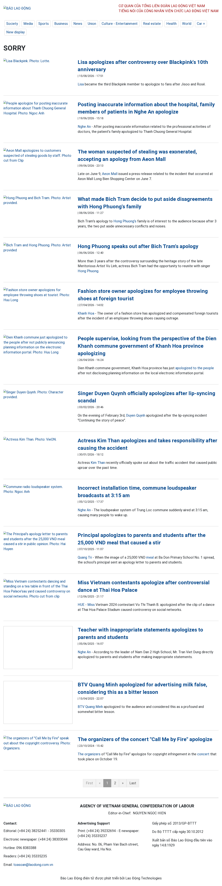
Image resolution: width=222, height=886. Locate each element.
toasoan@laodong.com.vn (33, 865)
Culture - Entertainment (120, 24)
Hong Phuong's (124, 221)
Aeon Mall (109, 174)
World (186, 24)
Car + (201, 24)
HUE (81, 605)
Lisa (81, 84)
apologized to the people (194, 368)
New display (15, 32)
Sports (43, 24)
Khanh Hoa (86, 313)
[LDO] (37, 61)
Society (12, 24)
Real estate (152, 24)
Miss (91, 605)
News (77, 24)
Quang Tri (85, 557)
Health (171, 24)
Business (61, 24)
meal (150, 557)
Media (28, 24)
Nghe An (84, 126)
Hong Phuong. (88, 271)
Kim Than (98, 463)
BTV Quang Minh (90, 707)
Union (92, 24)
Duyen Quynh (135, 415)
